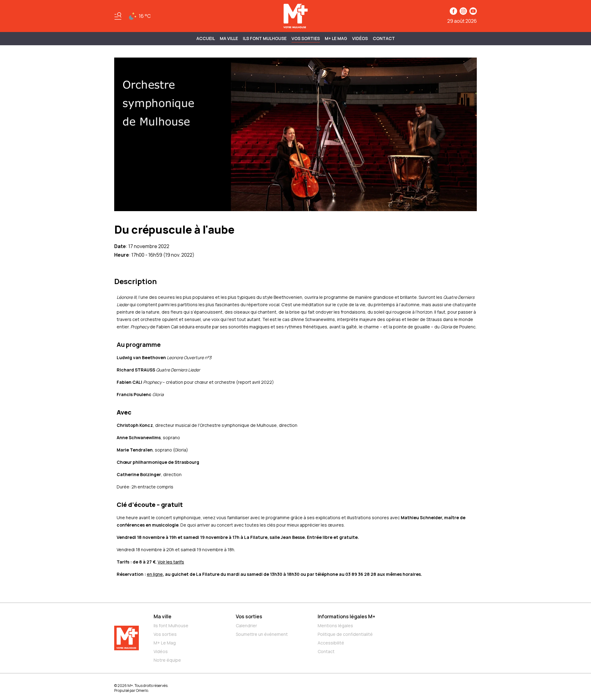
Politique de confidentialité (345, 634)
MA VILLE (229, 38)
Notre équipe (167, 660)
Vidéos (360, 38)
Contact (384, 38)
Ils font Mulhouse (171, 625)
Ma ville (162, 616)
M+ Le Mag (336, 38)
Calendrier (246, 625)
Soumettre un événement (262, 634)
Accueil (205, 38)
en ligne (155, 574)
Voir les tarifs (171, 562)
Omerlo (142, 690)
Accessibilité (331, 643)
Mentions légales (335, 625)
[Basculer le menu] (118, 16)
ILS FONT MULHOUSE (265, 38)
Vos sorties (305, 38)
